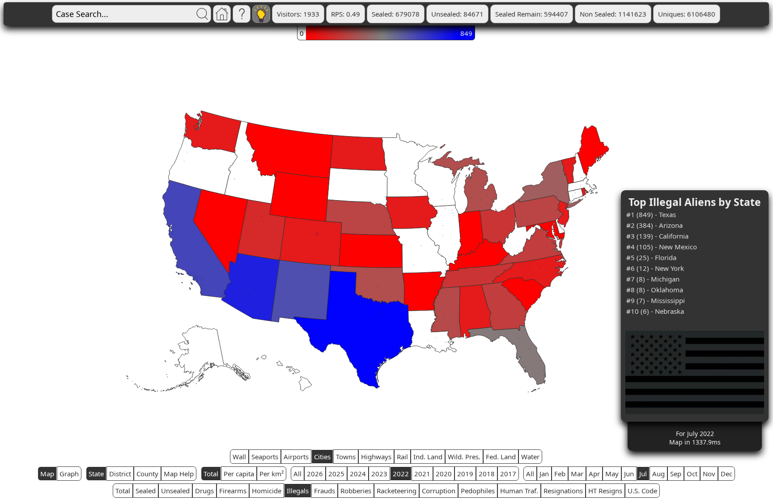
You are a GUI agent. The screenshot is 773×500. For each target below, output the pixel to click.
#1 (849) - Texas (651, 214)
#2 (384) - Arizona (654, 225)
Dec (726, 473)
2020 (444, 473)
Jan (544, 473)
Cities (322, 456)
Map (47, 473)
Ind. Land (427, 456)
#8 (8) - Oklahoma (654, 289)
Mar (577, 473)
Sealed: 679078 (396, 13)
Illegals (298, 490)
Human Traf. (519, 490)
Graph (69, 473)
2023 (379, 473)
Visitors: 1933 (298, 13)
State (96, 473)
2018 (487, 473)
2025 (336, 473)
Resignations (563, 490)
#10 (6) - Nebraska (655, 311)
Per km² (271, 473)
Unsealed (175, 490)
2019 (465, 473)
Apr (594, 473)
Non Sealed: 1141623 (613, 13)
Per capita (239, 473)
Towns (346, 456)
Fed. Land (501, 456)
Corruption (438, 490)
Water (530, 456)
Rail (402, 456)
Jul (643, 473)
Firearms (232, 490)
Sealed (146, 490)
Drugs (204, 490)
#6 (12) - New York (655, 268)
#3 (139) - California (657, 235)
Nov (709, 473)
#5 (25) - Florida (651, 257)
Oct (692, 473)
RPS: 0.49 (345, 13)
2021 (422, 473)
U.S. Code (642, 490)
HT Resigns (605, 490)
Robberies (355, 490)
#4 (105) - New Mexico (661, 246)
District (120, 473)
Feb (559, 473)
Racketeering (396, 490)
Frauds (324, 490)
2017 (508, 473)
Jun (629, 473)
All (297, 473)
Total (211, 473)
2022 (401, 473)
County (147, 473)
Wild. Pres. (464, 456)
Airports (296, 456)
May (612, 473)
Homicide (266, 490)
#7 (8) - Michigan (653, 278)
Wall (239, 456)
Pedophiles (478, 490)
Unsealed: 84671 (457, 13)
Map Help (179, 473)
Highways (376, 456)
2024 (358, 473)
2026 (315, 473)
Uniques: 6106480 (686, 13)
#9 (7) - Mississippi (655, 300)
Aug (658, 473)
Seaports (264, 456)
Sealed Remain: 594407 (531, 13)
